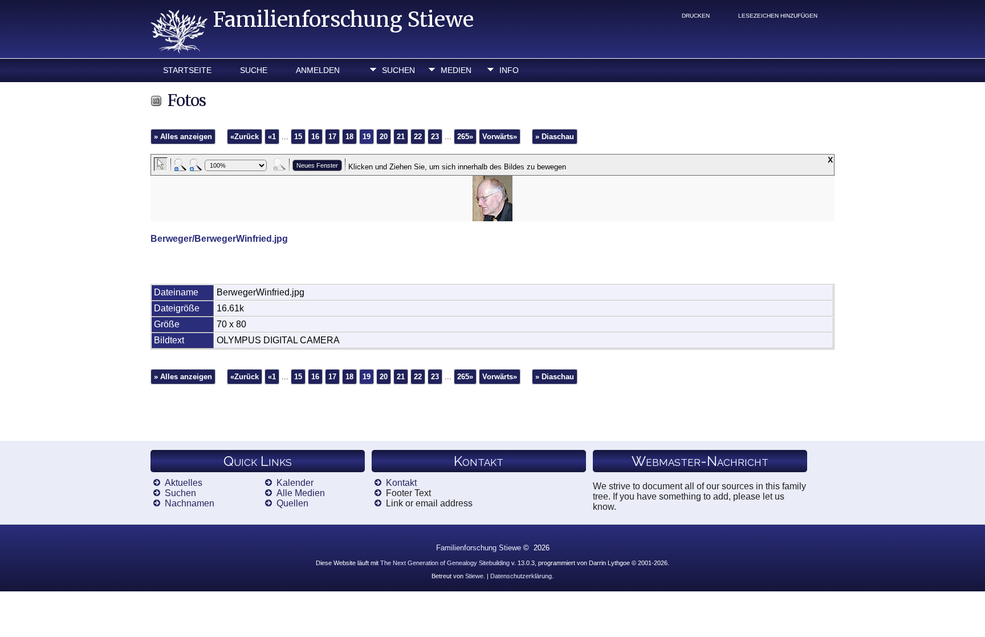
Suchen (398, 70)
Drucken (696, 16)
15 (298, 136)
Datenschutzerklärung (521, 576)
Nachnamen (189, 503)
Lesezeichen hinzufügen (777, 16)
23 (435, 136)
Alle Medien (300, 493)
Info (509, 70)
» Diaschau (554, 136)
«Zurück (244, 136)
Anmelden (318, 70)
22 (418, 136)
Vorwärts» (499, 136)
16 (315, 136)
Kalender (295, 483)
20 (384, 136)
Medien (456, 70)
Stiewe (474, 576)
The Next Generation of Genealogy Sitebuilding (445, 562)
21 (401, 136)
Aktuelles (183, 483)
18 (349, 136)
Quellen (292, 503)
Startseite (187, 70)
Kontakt (401, 483)
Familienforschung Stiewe (343, 20)
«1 (272, 136)
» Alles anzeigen (183, 136)
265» (465, 136)
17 (332, 136)
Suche (253, 70)
